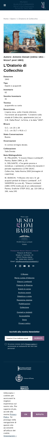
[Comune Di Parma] (24, 375)
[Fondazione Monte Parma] (24, 366)
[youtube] (25, 266)
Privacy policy (30, 344)
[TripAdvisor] (33, 266)
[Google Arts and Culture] (29, 266)
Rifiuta (40, 414)
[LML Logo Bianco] (24, 385)
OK (25, 414)
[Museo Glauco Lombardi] (43, 3)
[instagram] (20, 266)
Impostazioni (9, 436)
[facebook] (16, 266)
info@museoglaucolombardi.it (27, 261)
